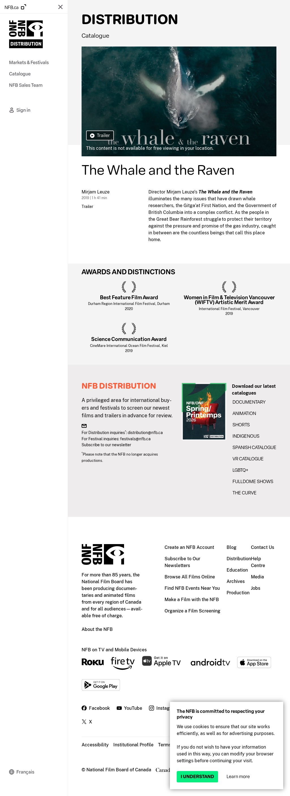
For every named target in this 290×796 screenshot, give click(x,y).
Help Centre (258, 562)
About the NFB (97, 629)
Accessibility (95, 744)
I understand (197, 776)
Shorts (241, 425)
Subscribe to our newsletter (106, 444)
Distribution (239, 558)
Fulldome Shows (253, 481)
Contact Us (262, 547)
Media (257, 577)
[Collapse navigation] (60, 7)
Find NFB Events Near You (192, 588)
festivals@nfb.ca (135, 438)
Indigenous (246, 436)
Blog (231, 547)
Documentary (249, 402)
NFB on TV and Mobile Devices (114, 649)
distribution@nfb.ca (145, 432)
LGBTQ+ (240, 470)
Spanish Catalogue (254, 447)
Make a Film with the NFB (192, 599)
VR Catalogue (248, 459)
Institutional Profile (133, 744)
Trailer (87, 206)
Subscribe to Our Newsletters (182, 562)
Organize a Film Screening (192, 611)
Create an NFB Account (189, 547)
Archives (236, 581)
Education (237, 570)
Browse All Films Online (190, 577)
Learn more (238, 776)
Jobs (255, 588)
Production (238, 592)
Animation (244, 413)
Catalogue (95, 35)
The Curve (245, 493)
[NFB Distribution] (26, 35)
